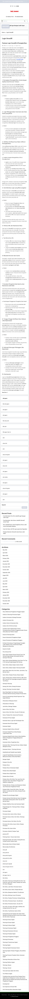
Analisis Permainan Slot (8, 620)
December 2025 (6, 564)
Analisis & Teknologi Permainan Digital (11, 614)
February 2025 (6, 592)
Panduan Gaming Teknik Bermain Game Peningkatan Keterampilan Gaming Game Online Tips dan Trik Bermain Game (14, 800)
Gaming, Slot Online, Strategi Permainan (12, 686)
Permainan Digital (7, 811)
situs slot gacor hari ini (8, 866)
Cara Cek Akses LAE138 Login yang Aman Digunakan (13, 1)
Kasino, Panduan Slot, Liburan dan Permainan (13, 715)
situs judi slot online (7, 858)
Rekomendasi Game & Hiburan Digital (11, 844)
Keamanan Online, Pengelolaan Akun (11, 742)
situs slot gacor (6, 454)
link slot (4, 426)
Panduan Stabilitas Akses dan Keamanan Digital (13, 804)
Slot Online (5, 878)
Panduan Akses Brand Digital (9, 770)
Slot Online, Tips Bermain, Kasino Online (12, 911)
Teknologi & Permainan (8, 939)
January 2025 (6, 595)
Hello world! (19, 541)
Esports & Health (6, 649)
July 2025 (5, 578)
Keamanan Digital (7, 726)
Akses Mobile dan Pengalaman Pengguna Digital (13, 611)
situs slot (5, 443)
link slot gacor (6, 404)
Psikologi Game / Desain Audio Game (11, 837)
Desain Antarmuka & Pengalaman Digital (12, 637)
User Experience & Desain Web (10, 986)
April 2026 (5, 552)
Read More (4, 392)
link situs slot (6, 420)
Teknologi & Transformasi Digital (10, 942)
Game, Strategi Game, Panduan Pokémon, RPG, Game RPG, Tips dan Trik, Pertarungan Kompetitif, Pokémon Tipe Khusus (15, 679)
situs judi (5, 849)
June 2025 (5, 581)
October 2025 (6, 569)
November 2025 (6, 567)
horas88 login (19, 59)
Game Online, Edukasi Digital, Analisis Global (13, 664)
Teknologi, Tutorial (7, 968)
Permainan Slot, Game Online (9, 828)
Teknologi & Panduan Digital (9, 933)
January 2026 (6, 561)
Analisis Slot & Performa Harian (10, 626)
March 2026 (5, 555)
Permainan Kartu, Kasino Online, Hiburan (12, 814)
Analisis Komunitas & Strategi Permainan (12, 617)
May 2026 (5, 550)
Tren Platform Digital (7, 973)
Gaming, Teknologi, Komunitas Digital (11, 689)
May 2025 (5, 583)
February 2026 (6, 558)
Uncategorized (6, 984)
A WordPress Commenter (9, 541)
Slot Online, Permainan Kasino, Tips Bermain (13, 901)
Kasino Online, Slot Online (8, 709)
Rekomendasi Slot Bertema (9, 847)
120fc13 (5, 45)
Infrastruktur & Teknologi (8, 703)
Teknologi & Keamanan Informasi (10, 931)
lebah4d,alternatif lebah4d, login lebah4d (12, 752)
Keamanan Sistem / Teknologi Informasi (12, 749)
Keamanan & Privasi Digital (9, 717)
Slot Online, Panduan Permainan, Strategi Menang (14, 898)
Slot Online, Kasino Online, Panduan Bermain (13, 889)
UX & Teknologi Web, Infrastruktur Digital (12, 989)
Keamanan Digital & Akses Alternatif (11, 729)
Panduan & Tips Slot (7, 762)
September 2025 (6, 572)
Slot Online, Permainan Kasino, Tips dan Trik (13, 903)
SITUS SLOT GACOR (7, 864)
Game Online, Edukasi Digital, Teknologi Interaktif (14, 667)
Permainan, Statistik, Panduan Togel (11, 831)
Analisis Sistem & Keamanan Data (10, 623)
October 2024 (6, 603)
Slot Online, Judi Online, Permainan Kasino (12, 886)
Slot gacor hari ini (7, 432)
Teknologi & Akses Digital (8, 919)
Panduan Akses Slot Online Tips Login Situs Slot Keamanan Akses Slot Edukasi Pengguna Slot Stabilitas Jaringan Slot (14, 781)
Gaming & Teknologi (7, 683)
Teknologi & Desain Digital (9, 922)
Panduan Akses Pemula (8, 776)
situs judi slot (6, 852)
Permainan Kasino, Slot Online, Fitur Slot (12, 821)
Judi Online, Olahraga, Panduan (10, 706)
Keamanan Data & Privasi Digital (10, 723)
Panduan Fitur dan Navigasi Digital (10, 795)
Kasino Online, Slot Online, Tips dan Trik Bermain (14, 712)
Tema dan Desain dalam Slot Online (11, 970)
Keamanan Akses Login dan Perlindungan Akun (13, 720)
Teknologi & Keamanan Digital (9, 928)
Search (4, 505)
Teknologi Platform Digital (9, 962)
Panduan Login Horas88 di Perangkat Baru (14, 43)
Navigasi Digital (6, 759)
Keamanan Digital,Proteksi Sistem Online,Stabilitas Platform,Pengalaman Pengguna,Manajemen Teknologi (14, 738)
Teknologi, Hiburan (7, 965)
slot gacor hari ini (7, 875)
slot (4, 437)
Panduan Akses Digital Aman (9, 773)
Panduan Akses (6, 765)
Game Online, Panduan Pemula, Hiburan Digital (13, 675)
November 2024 (6, 600)
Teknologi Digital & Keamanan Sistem (11, 948)
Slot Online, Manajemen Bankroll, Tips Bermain (13, 892)
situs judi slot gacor (7, 855)
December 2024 (6, 598)
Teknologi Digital (6, 945)
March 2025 (5, 589)
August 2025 (5, 575)
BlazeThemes (15, 996)
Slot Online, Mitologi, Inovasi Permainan (12, 895)
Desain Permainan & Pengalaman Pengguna (12, 640)
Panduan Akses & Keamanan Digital (11, 767)
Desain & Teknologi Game (8, 634)
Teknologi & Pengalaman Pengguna (11, 936)
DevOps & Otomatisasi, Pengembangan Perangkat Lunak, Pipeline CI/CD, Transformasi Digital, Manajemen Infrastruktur (14, 644)
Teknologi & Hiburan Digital (9, 925)
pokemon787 (6, 834)
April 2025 (5, 586)
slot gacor (5, 409)
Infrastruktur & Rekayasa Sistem (10, 700)
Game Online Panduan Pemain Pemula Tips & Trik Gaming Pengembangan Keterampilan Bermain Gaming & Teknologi (14, 656)
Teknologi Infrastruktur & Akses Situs (11, 959)
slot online (5, 477)
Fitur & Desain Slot (7, 651)
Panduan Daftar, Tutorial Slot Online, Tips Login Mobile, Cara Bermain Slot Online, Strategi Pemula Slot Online (14, 791)
